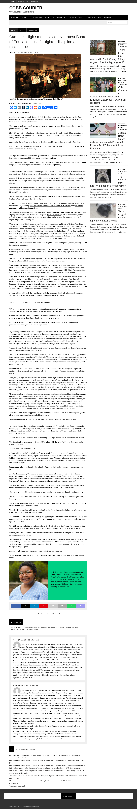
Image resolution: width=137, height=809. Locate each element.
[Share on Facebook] (16, 606)
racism (36, 52)
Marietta (61, 17)
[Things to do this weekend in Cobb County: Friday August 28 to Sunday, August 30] (103, 53)
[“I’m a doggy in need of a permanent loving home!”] (103, 217)
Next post (56, 614)
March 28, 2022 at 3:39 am (28, 640)
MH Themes (35, 807)
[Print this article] (62, 606)
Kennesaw (37, 17)
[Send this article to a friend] (52, 606)
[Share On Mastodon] (80, 606)
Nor (119, 171)
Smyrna (107, 17)
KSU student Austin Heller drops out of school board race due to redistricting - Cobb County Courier (45, 768)
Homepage (34, 1)
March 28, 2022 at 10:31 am (28, 686)
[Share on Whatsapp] (71, 606)
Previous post (43, 614)
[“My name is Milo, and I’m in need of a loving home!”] (103, 182)
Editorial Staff (23, 1)
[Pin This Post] (43, 606)
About (13, 1)
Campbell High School (24, 52)
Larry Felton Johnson (24, 103)
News (22, 30)
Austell (26, 17)
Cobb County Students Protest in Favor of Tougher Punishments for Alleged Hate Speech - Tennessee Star (47, 765)
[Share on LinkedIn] (34, 606)
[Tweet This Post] (25, 606)
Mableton (49, 17)
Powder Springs (93, 17)
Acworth (15, 17)
